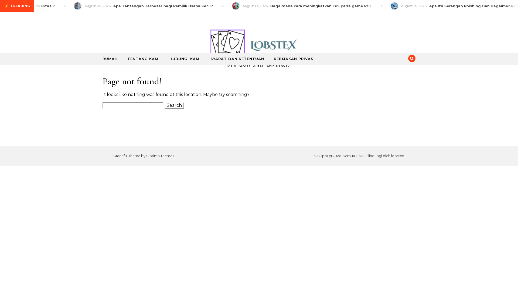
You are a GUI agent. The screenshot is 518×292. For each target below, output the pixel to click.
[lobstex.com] (259, 37)
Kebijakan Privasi (294, 59)
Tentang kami (143, 59)
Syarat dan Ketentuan (237, 59)
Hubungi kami (185, 59)
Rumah (110, 59)
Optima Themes (160, 156)
